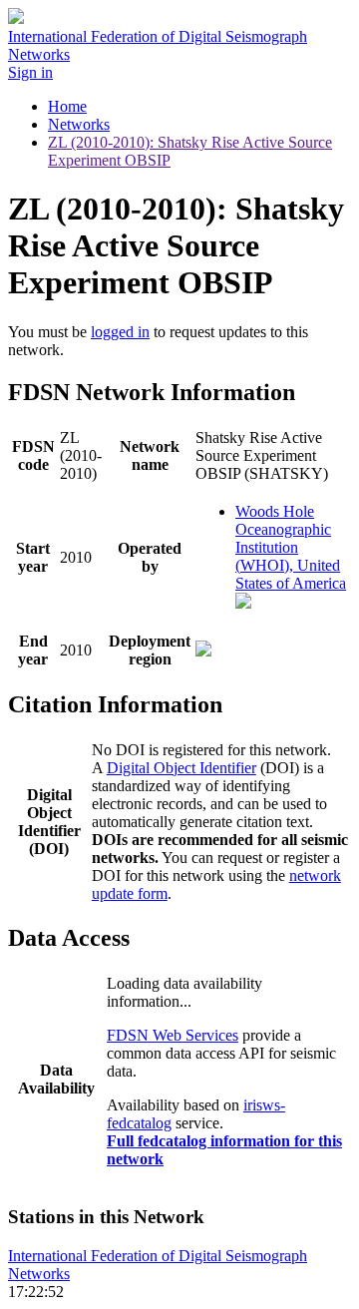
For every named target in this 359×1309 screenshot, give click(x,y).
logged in (120, 331)
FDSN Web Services (172, 1035)
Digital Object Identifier (181, 767)
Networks (79, 124)
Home (67, 106)
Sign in (30, 72)
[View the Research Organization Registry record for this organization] (243, 603)
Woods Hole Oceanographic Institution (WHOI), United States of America (290, 547)
